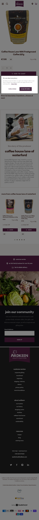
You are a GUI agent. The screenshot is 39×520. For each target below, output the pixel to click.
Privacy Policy (14, 84)
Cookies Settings (12, 88)
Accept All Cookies (25, 89)
